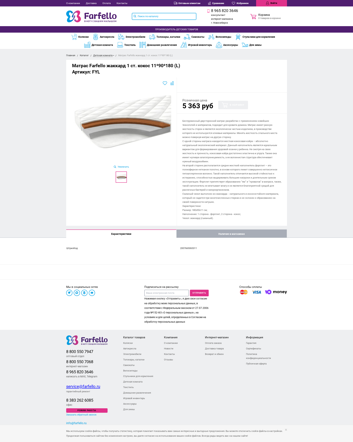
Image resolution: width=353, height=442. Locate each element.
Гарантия (251, 343)
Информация (254, 337)
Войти (273, 3)
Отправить (199, 293)
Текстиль (130, 44)
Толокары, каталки (168, 36)
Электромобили (135, 36)
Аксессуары (230, 44)
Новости (168, 348)
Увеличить (123, 167)
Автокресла (107, 36)
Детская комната (102, 44)
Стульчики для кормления (259, 36)
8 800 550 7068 (79, 361)
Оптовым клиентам (189, 3)
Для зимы (255, 44)
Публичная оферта (256, 363)
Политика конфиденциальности (258, 356)
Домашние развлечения (162, 44)
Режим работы (86, 410)
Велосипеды (223, 36)
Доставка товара (214, 348)
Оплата (106, 3)
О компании (73, 3)
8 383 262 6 (76, 400)
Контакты (122, 3)
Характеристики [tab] (121, 233)
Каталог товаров (134, 337)
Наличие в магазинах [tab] (231, 233)
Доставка (91, 3)
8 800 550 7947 (79, 351)
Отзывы (168, 359)
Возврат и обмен (214, 354)
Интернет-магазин (217, 337)
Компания (170, 337)
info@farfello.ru (76, 423)
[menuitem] (81, 37)
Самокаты (197, 36)
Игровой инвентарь (200, 44)
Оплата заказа (213, 343)
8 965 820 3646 (79, 372)
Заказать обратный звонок (81, 414)
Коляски (83, 36)
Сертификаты (253, 348)
